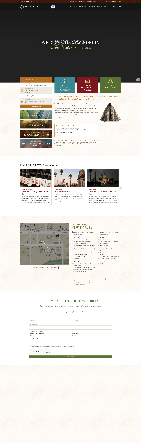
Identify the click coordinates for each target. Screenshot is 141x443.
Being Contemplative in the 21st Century (34, 101)
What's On (107, 6)
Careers (115, 6)
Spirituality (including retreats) (37, 333)
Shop (27, 1)
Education (92, 6)
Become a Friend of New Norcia (85, 1)
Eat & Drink (82, 6)
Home (22, 1)
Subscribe (70, 357)
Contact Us (33, 1)
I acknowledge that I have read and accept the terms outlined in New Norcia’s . (52, 346)
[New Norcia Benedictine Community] (29, 6)
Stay (75, 6)
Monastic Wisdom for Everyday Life (35, 84)
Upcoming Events (32, 80)
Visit (70, 6)
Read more (59, 135)
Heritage (99, 6)
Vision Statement (73, 1)
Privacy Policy (71, 346)
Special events (76, 335)
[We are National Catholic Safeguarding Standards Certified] (53, 6)
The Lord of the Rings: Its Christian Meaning (35, 90)
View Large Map (51, 267)
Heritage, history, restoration (37, 338)
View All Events (36, 106)
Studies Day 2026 (30, 96)
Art (31, 335)
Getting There (38, 267)
